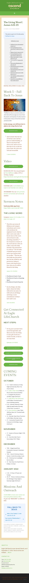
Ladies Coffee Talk (13, 390)
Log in (25, 579)
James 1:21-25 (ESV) (12, 271)
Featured (12, 524)
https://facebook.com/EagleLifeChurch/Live (16, 177)
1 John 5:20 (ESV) (11, 154)
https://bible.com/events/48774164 (13, 208)
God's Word (18, 531)
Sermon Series (19, 524)
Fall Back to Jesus (9, 36)
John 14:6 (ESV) (11, 302)
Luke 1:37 (12, 219)
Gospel (5, 530)
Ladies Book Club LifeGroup (15, 398)
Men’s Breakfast (12, 410)
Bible (22, 530)
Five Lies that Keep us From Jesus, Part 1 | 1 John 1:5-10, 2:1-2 (17, 49)
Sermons (16, 526)
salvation (19, 528)
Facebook (20, 194)
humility (12, 531)
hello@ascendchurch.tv (6, 568)
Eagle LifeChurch (14, 5)
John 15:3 (6, 219)
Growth (19, 530)
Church (14, 530)
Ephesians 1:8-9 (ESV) (12, 342)
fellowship (7, 531)
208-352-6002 (7, 559)
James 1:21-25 (14, 217)
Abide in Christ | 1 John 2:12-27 (16, 52)
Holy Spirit (13, 528)
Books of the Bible (8, 526)
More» (10, 552)
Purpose (10, 530)
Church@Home (9, 173)
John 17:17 (21, 217)
